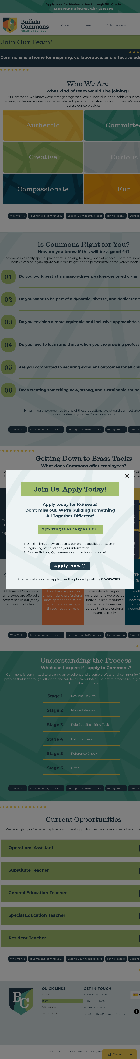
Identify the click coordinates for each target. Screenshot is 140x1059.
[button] (127, 476)
